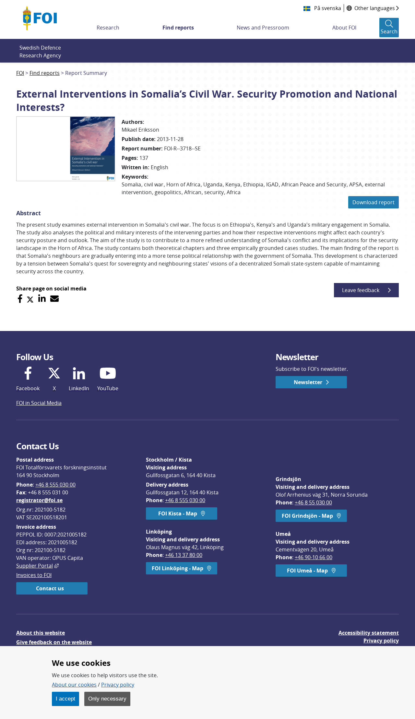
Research (108, 27)
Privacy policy (381, 640)
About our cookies (74, 684)
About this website (40, 632)
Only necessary (107, 698)
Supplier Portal (37, 565)
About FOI (344, 27)
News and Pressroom (263, 27)
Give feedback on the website (54, 642)
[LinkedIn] (42, 298)
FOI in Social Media (39, 403)
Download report (373, 202)
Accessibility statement (368, 632)
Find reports (178, 27)
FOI (20, 73)
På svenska (327, 8)
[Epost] (54, 298)
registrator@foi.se (39, 500)
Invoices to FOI (34, 575)
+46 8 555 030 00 (55, 484)
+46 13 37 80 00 (183, 555)
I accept (65, 698)
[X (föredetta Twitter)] (30, 298)
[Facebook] (20, 298)
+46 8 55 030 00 (313, 502)
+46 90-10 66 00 (313, 557)
